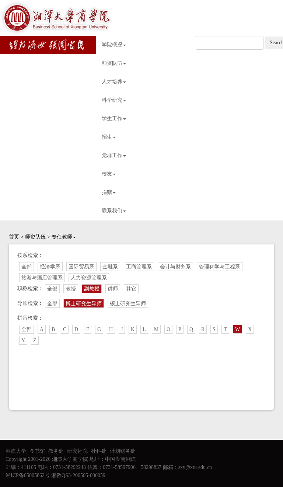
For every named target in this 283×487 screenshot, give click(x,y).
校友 (107, 174)
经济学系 (50, 266)
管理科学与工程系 (219, 266)
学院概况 (112, 45)
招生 (107, 137)
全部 (26, 266)
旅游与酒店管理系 (42, 278)
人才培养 (112, 81)
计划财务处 (123, 451)
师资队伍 (112, 63)
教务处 (56, 451)
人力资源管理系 (89, 278)
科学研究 (112, 100)
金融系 (110, 266)
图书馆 (37, 451)
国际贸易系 (81, 266)
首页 (14, 237)
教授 (71, 289)
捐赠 (107, 192)
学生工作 (112, 118)
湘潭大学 (16, 451)
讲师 (113, 289)
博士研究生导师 (84, 303)
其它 (131, 289)
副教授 (91, 289)
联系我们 (112, 210)
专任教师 (62, 237)
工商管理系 (139, 266)
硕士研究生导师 (128, 303)
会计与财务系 (175, 266)
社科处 (98, 451)
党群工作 (112, 155)
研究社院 (77, 451)
